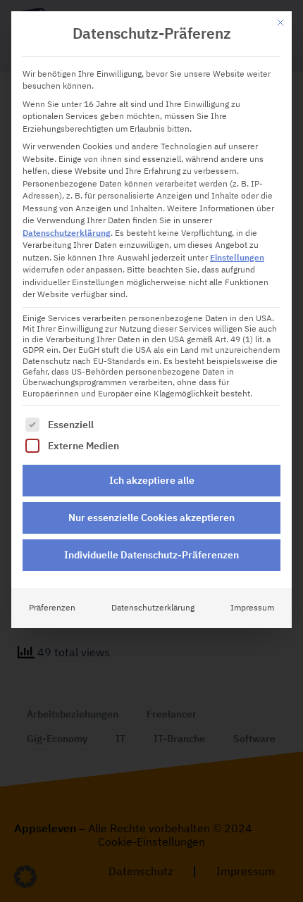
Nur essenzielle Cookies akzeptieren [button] (151, 517)
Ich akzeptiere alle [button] (151, 480)
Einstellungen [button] (237, 258)
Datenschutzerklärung (67, 233)
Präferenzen (52, 608)
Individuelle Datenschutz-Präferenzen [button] (151, 554)
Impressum (252, 608)
